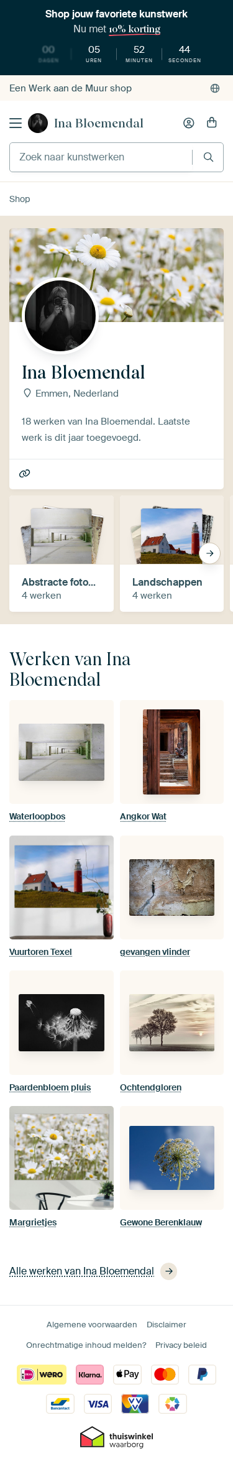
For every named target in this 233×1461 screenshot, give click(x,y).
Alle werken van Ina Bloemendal (81, 1271)
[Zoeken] (208, 157)
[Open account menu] (189, 123)
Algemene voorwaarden (92, 1324)
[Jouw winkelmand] (212, 123)
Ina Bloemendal (99, 123)
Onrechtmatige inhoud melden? (86, 1345)
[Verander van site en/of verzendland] (215, 88)
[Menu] (15, 123)
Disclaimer (166, 1324)
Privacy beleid (181, 1345)
